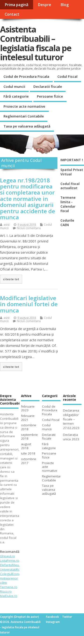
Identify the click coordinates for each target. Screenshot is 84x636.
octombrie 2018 (28, 427)
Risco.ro (6, 591)
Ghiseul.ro (7, 556)
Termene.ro (8, 587)
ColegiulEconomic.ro (15, 574)
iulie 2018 (28, 453)
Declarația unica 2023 (71, 437)
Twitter (67, 617)
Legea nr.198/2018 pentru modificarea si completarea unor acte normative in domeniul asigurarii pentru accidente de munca (27, 198)
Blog (64, 4)
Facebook (52, 617)
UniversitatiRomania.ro (16, 569)
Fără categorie (16, 96)
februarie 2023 (28, 408)
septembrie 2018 (29, 437)
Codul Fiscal (67, 76)
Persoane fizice (50, 96)
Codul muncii (14, 86)
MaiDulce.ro (8, 596)
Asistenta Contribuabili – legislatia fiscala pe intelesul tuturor (35, 43)
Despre (44, 4)
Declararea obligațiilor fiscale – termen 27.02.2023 (71, 419)
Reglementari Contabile (24, 116)
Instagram (53, 622)
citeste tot (11, 279)
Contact (12, 14)
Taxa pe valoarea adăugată (27, 126)
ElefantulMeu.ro (11, 565)
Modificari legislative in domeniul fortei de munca (29, 304)
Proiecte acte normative (24, 106)
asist (7, 225)
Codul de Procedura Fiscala (26, 76)
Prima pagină (16, 4)
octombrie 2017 (28, 461)
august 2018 (26, 446)
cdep (3, 582)
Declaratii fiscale (47, 86)
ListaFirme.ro (9, 560)
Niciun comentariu (29, 228)
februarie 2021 (28, 418)
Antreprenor (9, 578)
